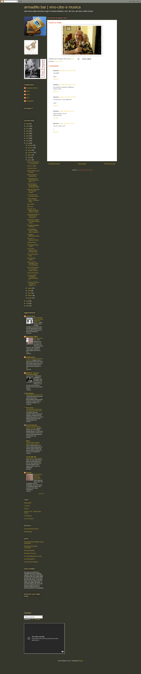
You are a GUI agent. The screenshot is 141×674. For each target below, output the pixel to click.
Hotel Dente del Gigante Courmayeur (30, 546)
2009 (27, 303)
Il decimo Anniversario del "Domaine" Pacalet (33, 191)
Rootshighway (28, 531)
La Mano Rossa (31, 242)
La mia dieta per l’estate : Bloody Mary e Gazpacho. (33, 230)
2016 (27, 131)
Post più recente (54, 164)
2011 (27, 143)
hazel (27, 97)
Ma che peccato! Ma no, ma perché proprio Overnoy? (33, 269)
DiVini (28, 441)
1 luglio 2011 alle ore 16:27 (66, 111)
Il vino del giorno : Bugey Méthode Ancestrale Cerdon (33, 185)
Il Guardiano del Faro (32, 88)
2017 (27, 128)
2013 (27, 138)
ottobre (30, 150)
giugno (30, 160)
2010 (27, 301)
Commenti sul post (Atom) (85, 170)
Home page (82, 164)
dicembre (30, 145)
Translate (37, 619)
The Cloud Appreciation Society (33, 556)
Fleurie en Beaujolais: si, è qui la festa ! (33, 162)
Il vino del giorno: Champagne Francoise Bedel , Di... (32, 277)
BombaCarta (29, 393)
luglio (29, 157)
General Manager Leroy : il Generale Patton (33, 200)
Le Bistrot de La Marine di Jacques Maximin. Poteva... (33, 210)
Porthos (26, 508)
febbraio (30, 295)
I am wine (27, 506)
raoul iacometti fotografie (31, 562)
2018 (27, 126)
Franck (56, 61)
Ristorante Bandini (29, 550)
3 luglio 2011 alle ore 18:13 (66, 123)
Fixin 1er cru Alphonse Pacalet (32, 239)
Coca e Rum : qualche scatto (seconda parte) (32, 250)
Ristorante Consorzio (30, 553)
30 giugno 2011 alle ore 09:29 (67, 70)
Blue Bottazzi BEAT (32, 336)
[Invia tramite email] (83, 59)
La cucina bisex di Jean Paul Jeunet (32, 195)
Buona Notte (30, 204)
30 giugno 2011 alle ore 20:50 (67, 97)
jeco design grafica (29, 559)
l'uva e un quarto (28, 518)
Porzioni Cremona (31, 425)
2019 (27, 123)
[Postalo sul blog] (85, 59)
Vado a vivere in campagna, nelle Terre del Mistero (32, 263)
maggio (30, 288)
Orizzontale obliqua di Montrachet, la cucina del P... (33, 216)
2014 (27, 136)
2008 (27, 306)
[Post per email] (78, 59)
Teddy (60, 61)
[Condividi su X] (87, 59)
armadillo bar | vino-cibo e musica (52, 7)
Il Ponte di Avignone (32, 273)
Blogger (81, 660)
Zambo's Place (30, 316)
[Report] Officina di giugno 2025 (34, 395)
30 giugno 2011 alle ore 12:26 (67, 84)
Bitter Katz (30, 206)
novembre (31, 147)
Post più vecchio (109, 164)
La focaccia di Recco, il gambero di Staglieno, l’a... (33, 283)
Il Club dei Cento (31, 168)
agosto (30, 155)
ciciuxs (28, 94)
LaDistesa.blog (30, 357)
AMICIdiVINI (27, 503)
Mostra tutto (41, 493)
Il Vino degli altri (31, 457)
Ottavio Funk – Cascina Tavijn (34, 458)
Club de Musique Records (31, 529)
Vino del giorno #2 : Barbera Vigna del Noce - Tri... (33, 180)
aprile (29, 290)
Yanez (28, 91)
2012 (27, 140)
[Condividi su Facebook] (88, 59)
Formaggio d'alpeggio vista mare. (33, 226)
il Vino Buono (28, 515)
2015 (27, 133)
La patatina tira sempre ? (31, 258)
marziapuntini (29, 101)
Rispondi (55, 79)
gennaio (30, 298)
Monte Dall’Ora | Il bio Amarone (33, 171)
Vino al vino (29, 407)
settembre (31, 152)
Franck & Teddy (31, 166)
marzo (30, 293)
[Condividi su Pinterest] (90, 59)
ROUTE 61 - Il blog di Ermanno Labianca (32, 373)
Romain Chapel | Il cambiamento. (32, 175)
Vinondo (28, 472)
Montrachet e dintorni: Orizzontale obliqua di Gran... (33, 221)
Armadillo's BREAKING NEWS (33, 235)
